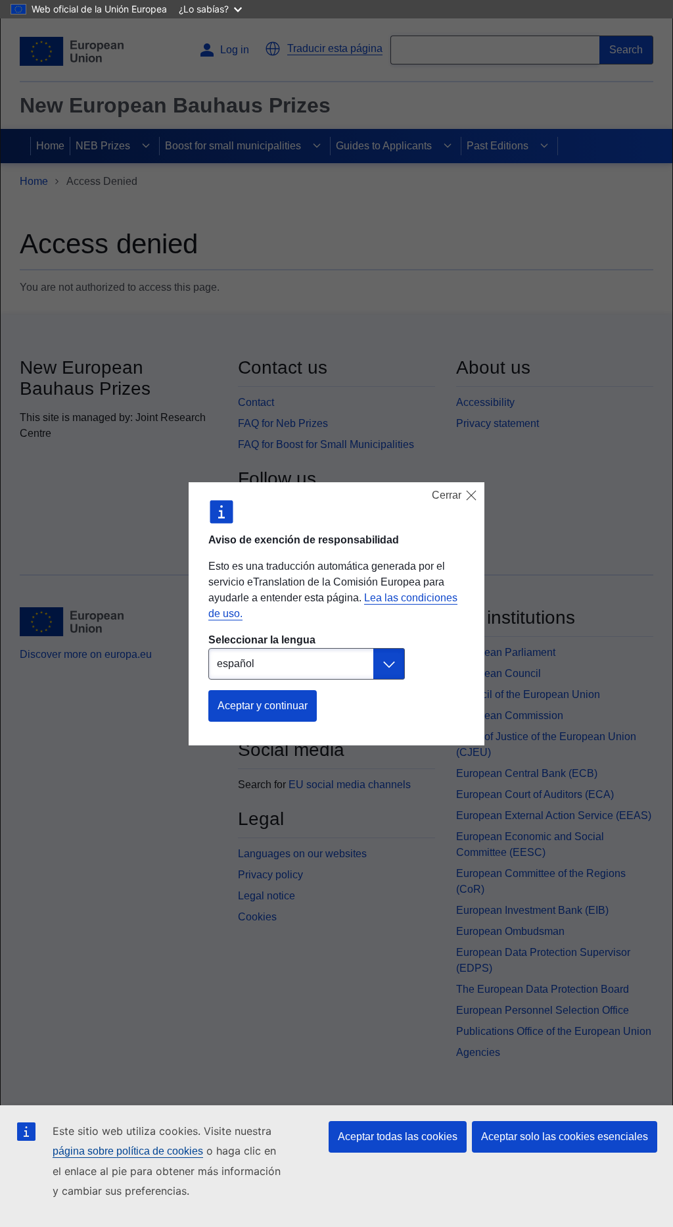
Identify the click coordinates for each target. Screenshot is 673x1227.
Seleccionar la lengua (261, 639)
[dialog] (336, 613)
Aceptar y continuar (263, 705)
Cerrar (446, 495)
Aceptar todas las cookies (397, 1136)
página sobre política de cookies (128, 1151)
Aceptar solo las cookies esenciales (564, 1136)
